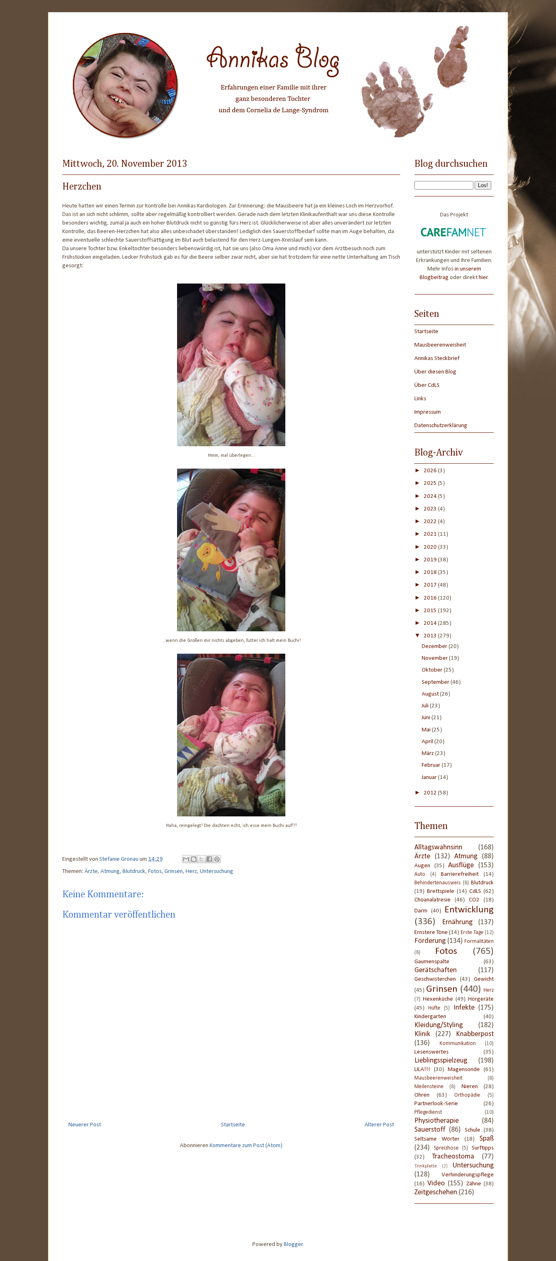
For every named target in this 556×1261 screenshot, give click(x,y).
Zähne (473, 1184)
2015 (431, 611)
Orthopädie (467, 1095)
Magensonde (464, 1070)
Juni (426, 718)
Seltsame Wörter (437, 1139)
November (435, 658)
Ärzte (91, 871)
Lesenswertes (431, 1052)
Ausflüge (461, 865)
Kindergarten (430, 1017)
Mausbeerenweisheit (440, 345)
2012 (431, 793)
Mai (427, 730)
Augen (422, 866)
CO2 (474, 900)
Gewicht (484, 979)
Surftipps (483, 1148)
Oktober (433, 670)
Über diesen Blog (435, 372)
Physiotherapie (436, 1121)
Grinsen (173, 871)
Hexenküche (438, 999)
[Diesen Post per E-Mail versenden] (186, 859)
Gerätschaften (435, 970)
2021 (431, 534)
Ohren (421, 1095)
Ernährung (457, 922)
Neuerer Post (84, 1125)
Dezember (435, 647)
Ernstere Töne (431, 932)
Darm (420, 911)
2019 (431, 560)
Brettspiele (440, 891)
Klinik (422, 1034)
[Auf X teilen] (201, 859)
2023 (431, 509)
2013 (431, 636)
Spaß (486, 1139)
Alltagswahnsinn (438, 847)
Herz (191, 871)
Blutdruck (134, 871)
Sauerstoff (429, 1130)
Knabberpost (475, 1034)
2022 (431, 522)
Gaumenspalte (431, 962)
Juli (426, 706)
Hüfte (434, 1008)
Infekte (464, 1008)
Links (420, 399)
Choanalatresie (432, 900)
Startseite (233, 1125)
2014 (431, 623)
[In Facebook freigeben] (209, 859)
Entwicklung (469, 910)
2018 (431, 572)
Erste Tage (472, 932)
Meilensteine (429, 1086)
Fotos (155, 871)
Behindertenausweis (437, 883)
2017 (431, 585)
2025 (431, 483)
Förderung (430, 941)
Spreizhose (446, 1148)
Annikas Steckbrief (437, 359)
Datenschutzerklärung (440, 426)
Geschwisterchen (435, 979)
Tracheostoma (453, 1157)
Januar (430, 777)
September (436, 682)
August (431, 694)
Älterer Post (379, 1125)
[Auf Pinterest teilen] (217, 859)
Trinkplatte (425, 1166)
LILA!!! (422, 1070)
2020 (431, 547)
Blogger (293, 1244)
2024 (431, 496)
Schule (472, 1130)
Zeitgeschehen (435, 1192)
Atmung (110, 871)
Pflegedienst (428, 1112)
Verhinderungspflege (468, 1175)
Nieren (470, 1087)
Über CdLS (427, 385)
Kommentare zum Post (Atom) (246, 1146)
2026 (431, 471)
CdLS (475, 891)
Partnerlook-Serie (436, 1104)
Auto (419, 874)
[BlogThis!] (194, 859)
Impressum (427, 412)
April (428, 742)
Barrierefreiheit (460, 874)
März (428, 753)
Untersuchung (216, 871)
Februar (432, 765)
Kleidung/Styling (438, 1025)
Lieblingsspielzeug (440, 1061)
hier (483, 278)
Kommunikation (458, 1043)
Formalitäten (479, 941)
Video (436, 1183)
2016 (431, 598)
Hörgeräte (481, 999)
